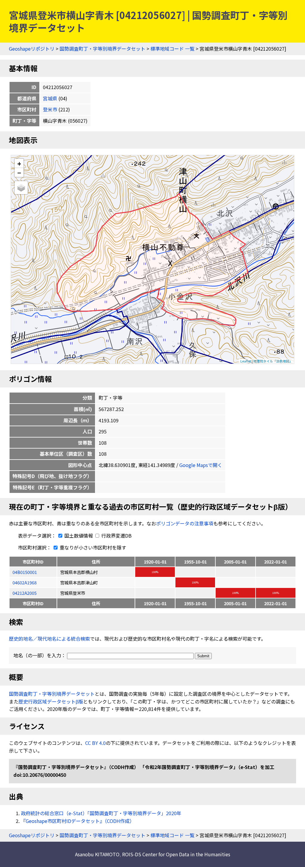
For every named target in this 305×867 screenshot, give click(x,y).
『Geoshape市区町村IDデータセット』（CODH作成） (77, 820)
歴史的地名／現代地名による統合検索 (49, 638)
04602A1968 (25, 582)
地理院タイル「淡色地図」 (272, 361)
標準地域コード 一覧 (172, 48)
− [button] (19, 172)
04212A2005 (25, 593)
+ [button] (19, 163)
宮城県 (50, 98)
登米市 (50, 109)
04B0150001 (25, 572)
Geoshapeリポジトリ (32, 48)
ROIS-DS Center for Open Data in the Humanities (176, 854)
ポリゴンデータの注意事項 (184, 523)
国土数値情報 (78, 535)
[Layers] (21, 187)
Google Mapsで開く (200, 464)
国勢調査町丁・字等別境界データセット (102, 48)
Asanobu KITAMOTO (97, 854)
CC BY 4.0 (95, 742)
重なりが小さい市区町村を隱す (92, 547)
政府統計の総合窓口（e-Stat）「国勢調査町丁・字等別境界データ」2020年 (101, 813)
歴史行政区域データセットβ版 (50, 701)
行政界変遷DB (116, 535)
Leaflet (245, 361)
